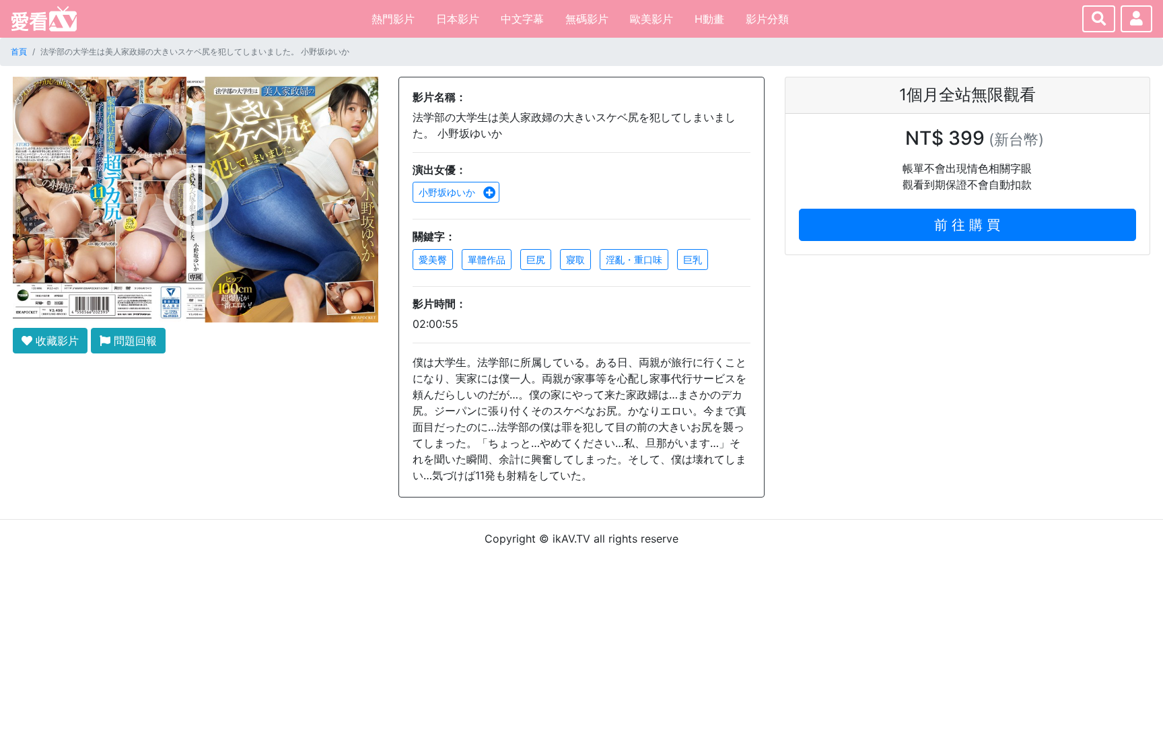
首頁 (19, 51)
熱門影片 (393, 19)
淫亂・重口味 (634, 259)
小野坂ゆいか (448, 192)
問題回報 (133, 340)
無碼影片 (586, 19)
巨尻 (535, 259)
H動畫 (709, 19)
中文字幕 (522, 19)
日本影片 (457, 19)
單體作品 (486, 259)
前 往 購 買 (967, 225)
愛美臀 (433, 259)
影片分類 (767, 19)
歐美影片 (651, 19)
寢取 (575, 259)
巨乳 (692, 259)
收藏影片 (55, 340)
